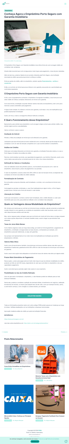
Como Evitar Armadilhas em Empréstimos (17, 366)
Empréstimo (8, 10)
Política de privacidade (53, 439)
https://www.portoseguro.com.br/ (14, 319)
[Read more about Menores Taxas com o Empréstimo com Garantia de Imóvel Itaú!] (50, 359)
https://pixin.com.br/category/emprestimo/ (36, 323)
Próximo (64, 332)
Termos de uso (42, 439)
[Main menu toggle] (65, 4)
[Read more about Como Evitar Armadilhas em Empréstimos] (18, 354)
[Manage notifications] (66, 441)
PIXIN (40, 430)
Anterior (5, 332)
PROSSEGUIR (34, 441)
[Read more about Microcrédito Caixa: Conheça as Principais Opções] (18, 399)
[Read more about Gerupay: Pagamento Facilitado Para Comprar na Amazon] (50, 399)
